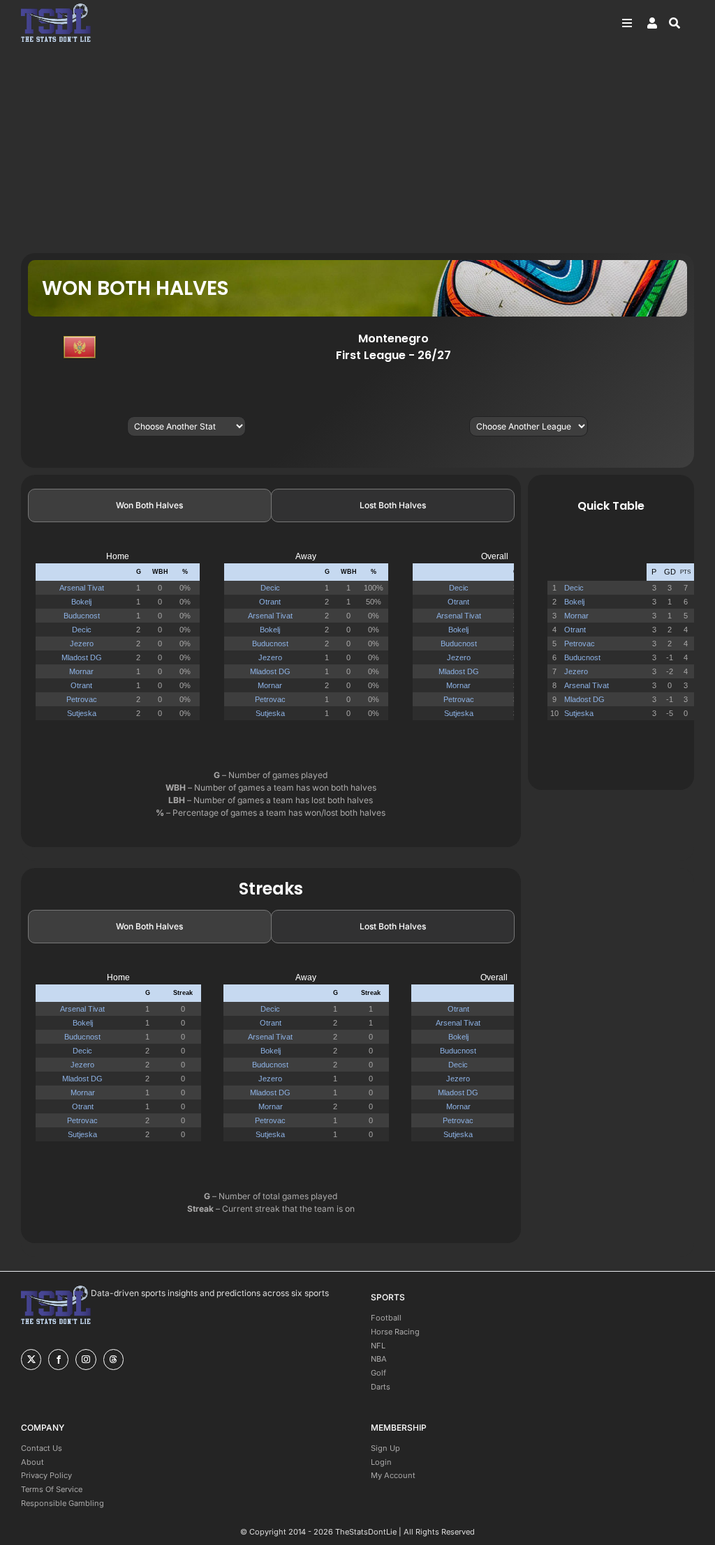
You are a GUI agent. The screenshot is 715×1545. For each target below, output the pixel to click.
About (32, 1462)
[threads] (113, 1359)
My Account (393, 1475)
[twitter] (31, 1359)
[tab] (150, 505)
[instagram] (85, 1359)
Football (386, 1318)
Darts (380, 1387)
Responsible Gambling (62, 1503)
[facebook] (58, 1359)
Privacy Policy (46, 1475)
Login (381, 1462)
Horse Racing (395, 1332)
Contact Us (41, 1448)
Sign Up (385, 1448)
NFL (378, 1345)
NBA (379, 1359)
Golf (378, 1373)
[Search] (681, 23)
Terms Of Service (51, 1489)
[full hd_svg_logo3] (56, 7)
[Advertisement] (357, 148)
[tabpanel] (271, 641)
